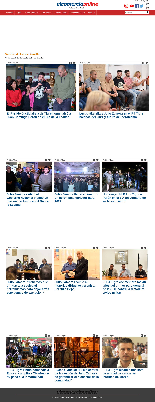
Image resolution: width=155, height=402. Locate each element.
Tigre (16, 63)
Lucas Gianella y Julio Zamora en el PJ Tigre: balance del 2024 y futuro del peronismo (111, 115)
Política (10, 63)
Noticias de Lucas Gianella (22, 54)
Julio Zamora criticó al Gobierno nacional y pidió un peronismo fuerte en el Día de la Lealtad (28, 199)
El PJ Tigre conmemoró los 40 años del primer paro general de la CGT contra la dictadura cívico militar (124, 287)
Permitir (97, 8)
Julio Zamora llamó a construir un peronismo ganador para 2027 (77, 197)
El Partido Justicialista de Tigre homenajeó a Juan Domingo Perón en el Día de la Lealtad (39, 115)
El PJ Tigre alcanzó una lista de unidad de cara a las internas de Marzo (123, 373)
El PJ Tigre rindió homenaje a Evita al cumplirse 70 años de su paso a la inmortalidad (28, 373)
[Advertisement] (77, 33)
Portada (9, 13)
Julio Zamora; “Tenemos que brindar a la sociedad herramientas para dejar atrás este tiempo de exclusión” (28, 287)
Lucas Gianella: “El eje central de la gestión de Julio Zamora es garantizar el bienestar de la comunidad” (77, 375)
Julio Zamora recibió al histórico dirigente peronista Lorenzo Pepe (75, 285)
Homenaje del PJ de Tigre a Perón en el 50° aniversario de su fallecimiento (124, 197)
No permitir (84, 8)
